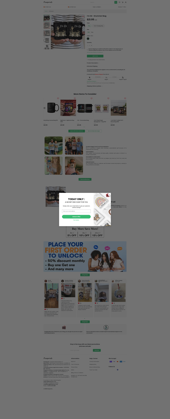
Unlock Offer (76, 216)
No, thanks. (76, 220)
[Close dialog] (109, 194)
